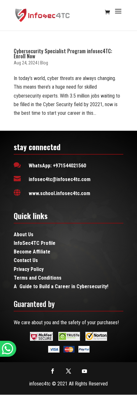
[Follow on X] (68, 371)
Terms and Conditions (37, 278)
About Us (23, 234)
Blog (44, 62)
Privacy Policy (29, 269)
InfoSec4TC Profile (34, 243)
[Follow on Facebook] (52, 371)
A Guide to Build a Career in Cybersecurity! (61, 286)
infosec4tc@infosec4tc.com (59, 179)
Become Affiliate (32, 252)
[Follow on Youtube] (84, 371)
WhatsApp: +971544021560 (57, 166)
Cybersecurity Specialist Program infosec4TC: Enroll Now (63, 53)
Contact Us (26, 260)
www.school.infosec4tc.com (59, 193)
